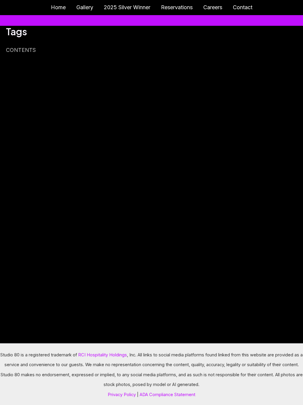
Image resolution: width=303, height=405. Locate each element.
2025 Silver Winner (127, 7)
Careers (212, 7)
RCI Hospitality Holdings (102, 355)
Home (58, 7)
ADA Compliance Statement (167, 394)
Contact (242, 7)
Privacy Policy (122, 394)
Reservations (177, 7)
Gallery (84, 7)
